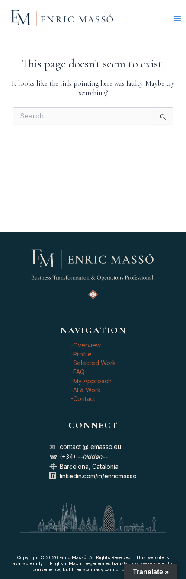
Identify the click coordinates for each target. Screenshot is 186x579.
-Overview (86, 345)
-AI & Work (86, 390)
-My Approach (91, 381)
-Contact (83, 398)
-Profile (81, 354)
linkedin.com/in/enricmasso (98, 476)
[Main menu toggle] (177, 18)
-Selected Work (93, 362)
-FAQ (78, 371)
